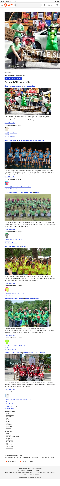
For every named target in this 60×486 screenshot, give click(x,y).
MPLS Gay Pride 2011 (12, 246)
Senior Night (9, 448)
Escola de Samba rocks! (13, 353)
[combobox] (28, 5)
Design (13, 79)
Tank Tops (8, 428)
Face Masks (9, 416)
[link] (8, 5)
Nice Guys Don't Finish (32, 299)
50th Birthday (9, 441)
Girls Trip (8, 443)
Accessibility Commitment (33, 472)
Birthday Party (10, 445)
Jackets (8, 421)
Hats (7, 418)
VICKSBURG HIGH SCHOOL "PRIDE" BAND (19, 192)
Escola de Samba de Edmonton (34, 353)
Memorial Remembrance (13, 436)
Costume (8, 435)
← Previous (8, 406)
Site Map (40, 468)
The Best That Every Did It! (14, 299)
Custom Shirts (10, 415)
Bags (7, 413)
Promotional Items (32, 468)
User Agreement (44, 472)
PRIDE (37, 192)
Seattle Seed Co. (29, 86)
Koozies (8, 423)
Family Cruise (9, 440)
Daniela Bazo (25, 246)
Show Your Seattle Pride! (13, 86)
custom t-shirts (37, 470)
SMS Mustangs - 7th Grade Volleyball (31, 140)
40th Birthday (9, 446)
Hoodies (8, 420)
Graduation (9, 438)
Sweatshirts (9, 426)
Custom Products (22, 468)
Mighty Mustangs (10, 140)
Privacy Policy (8, 472)
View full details (10, 123)
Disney (7, 433)
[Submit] (15, 5)
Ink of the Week (9, 408)
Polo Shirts (9, 424)
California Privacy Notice (19, 472)
